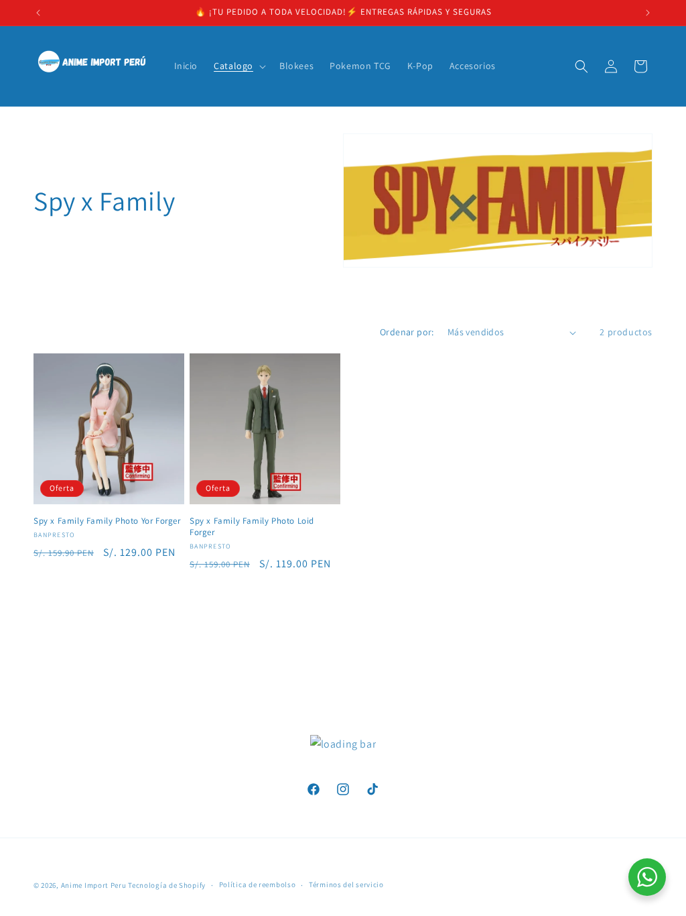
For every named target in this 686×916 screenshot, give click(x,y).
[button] (238, 66)
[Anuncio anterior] (38, 12)
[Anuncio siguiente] (648, 12)
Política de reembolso (257, 884)
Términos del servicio (346, 884)
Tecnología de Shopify (167, 885)
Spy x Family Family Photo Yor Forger (107, 521)
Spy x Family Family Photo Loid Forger (252, 527)
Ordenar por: (407, 332)
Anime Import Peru (94, 885)
